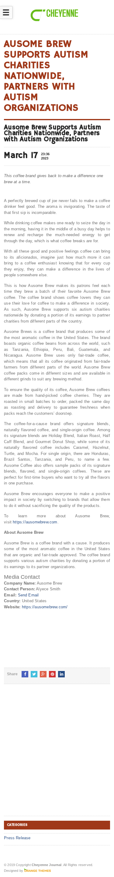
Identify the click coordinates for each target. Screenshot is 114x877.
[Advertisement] (57, 755)
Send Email (28, 595)
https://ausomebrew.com (35, 522)
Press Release (17, 838)
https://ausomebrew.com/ (45, 607)
